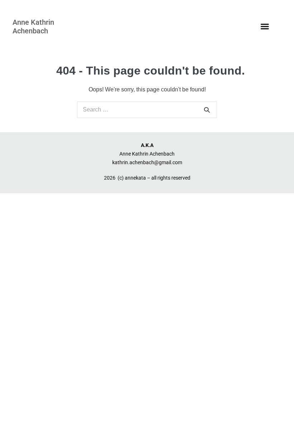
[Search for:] (147, 109)
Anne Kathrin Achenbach (33, 26)
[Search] (206, 109)
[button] (265, 26)
